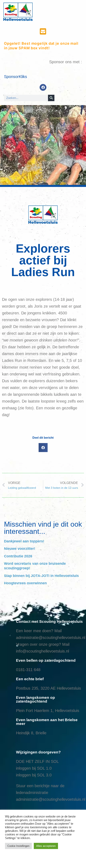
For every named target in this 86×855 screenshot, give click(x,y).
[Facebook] (43, 87)
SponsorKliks (15, 76)
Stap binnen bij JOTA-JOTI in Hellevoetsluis (41, 576)
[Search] (51, 98)
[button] (43, 447)
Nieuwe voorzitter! (19, 549)
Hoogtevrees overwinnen (25, 583)
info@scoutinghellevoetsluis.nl (42, 651)
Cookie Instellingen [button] (18, 845)
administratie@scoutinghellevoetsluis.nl (50, 637)
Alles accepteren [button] (46, 845)
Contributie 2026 (18, 556)
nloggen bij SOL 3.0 (34, 775)
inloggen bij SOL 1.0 (34, 768)
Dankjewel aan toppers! (24, 541)
